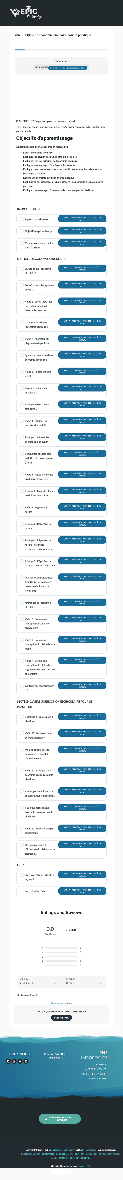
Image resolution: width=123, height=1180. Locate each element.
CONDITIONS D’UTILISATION (70, 1154)
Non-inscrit (41, 67)
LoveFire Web (84, 1166)
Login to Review (61, 1017)
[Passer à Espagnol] (68, 1172)
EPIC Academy (89, 1150)
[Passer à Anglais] (55, 1172)
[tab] (20, 45)
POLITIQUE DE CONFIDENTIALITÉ (38, 1154)
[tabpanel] (61, 477)
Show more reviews (61, 1003)
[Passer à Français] (61, 1172)
